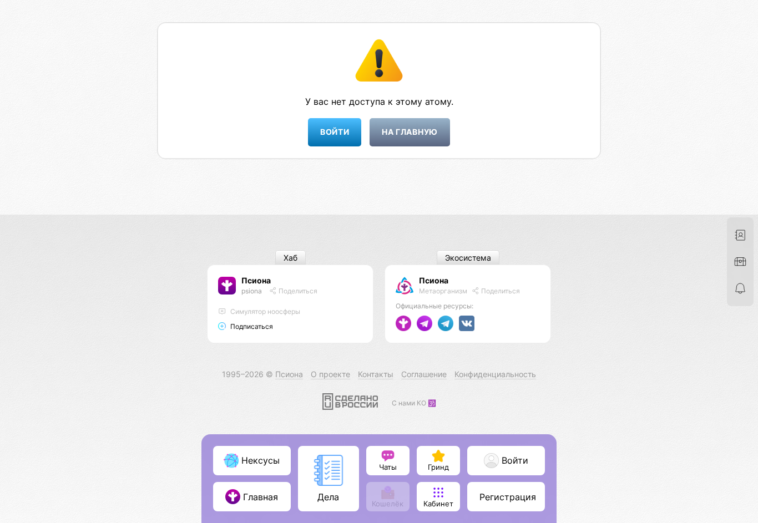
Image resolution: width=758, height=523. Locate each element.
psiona (251, 291)
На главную (410, 131)
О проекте (330, 374)
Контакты (375, 374)
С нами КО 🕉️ (414, 403)
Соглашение (424, 374)
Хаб (290, 257)
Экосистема (468, 257)
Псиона (256, 280)
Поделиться (297, 291)
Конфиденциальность (495, 374)
